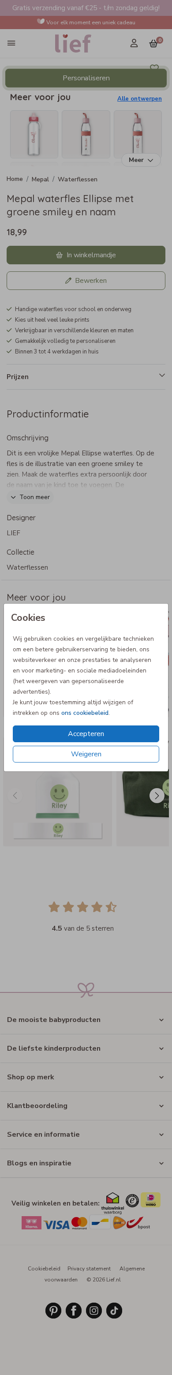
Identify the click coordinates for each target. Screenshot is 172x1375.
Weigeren (86, 754)
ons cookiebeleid (84, 713)
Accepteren (86, 734)
